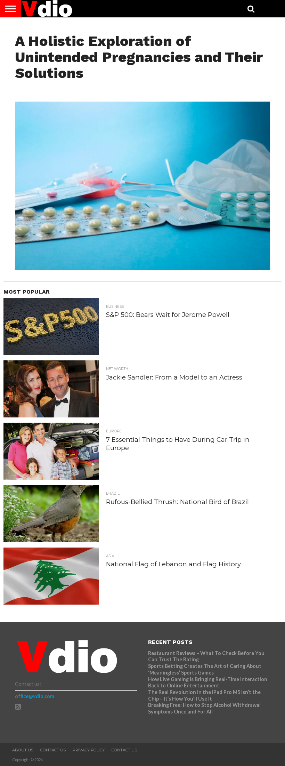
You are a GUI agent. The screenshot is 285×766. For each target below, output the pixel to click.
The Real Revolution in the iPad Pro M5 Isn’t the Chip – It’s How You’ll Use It (204, 695)
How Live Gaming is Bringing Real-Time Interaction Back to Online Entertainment (207, 682)
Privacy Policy (89, 750)
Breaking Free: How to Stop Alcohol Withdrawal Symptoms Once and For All (204, 708)
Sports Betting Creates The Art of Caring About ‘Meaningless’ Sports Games (204, 669)
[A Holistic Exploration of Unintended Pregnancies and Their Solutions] (142, 268)
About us (22, 750)
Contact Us (53, 750)
